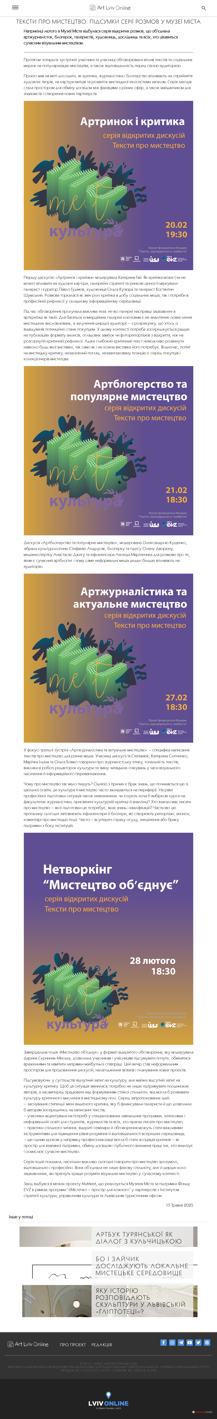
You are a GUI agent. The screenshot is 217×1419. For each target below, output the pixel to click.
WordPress (89, 1370)
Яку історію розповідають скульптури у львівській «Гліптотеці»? (141, 1301)
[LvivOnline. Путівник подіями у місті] (108, 1397)
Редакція (102, 1344)
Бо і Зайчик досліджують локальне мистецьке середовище (142, 1265)
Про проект (73, 1344)
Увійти (105, 1370)
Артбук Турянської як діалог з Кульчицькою (139, 1238)
